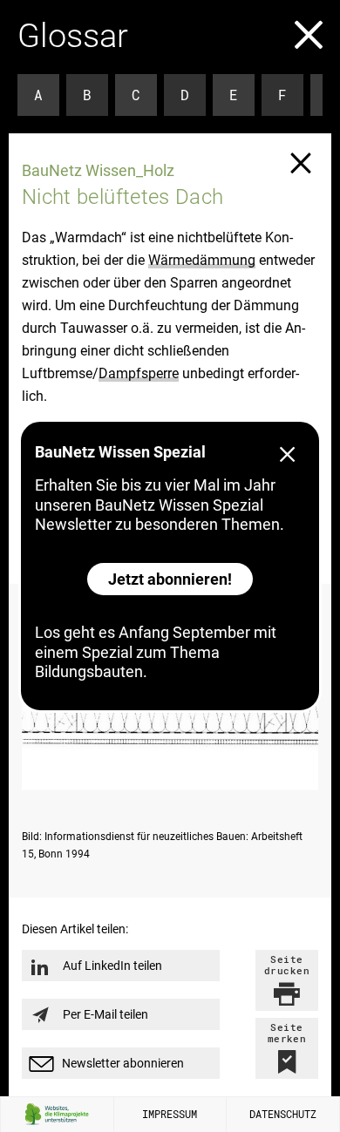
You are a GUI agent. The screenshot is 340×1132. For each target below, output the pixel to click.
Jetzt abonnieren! (170, 579)
